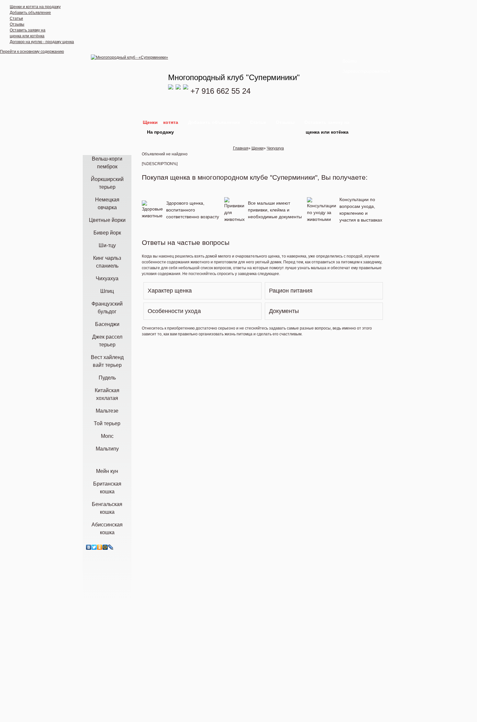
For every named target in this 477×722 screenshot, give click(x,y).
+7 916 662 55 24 (220, 91)
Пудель (107, 377)
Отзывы (17, 24)
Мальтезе (107, 411)
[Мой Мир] (105, 547)
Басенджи (107, 324)
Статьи (16, 18)
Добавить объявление (30, 12)
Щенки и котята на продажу (35, 7)
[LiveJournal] (111, 547)
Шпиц (107, 291)
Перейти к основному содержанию (32, 51)
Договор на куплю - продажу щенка (42, 42)
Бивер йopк (107, 232)
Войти (349, 61)
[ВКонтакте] (89, 547)
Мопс (107, 436)
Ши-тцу (107, 245)
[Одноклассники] (100, 547)
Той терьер (107, 423)
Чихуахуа (107, 278)
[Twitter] (94, 547)
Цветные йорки (107, 220)
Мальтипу (107, 448)
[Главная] (129, 57)
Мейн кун (107, 471)
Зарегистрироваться (366, 71)
